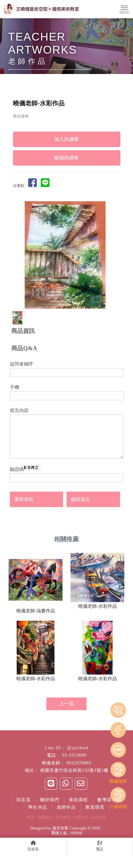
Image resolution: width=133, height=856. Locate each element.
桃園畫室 (44, 817)
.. (102, 828)
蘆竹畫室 (62, 817)
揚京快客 (60, 828)
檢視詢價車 (66, 157)
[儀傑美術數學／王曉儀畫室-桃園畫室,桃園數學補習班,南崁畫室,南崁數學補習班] (41, 9)
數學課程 (107, 799)
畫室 (30, 817)
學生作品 (37, 807)
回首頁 (23, 799)
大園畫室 (80, 817)
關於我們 (49, 799)
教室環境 (95, 807)
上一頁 (66, 703)
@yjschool (77, 747)
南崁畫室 (98, 817)
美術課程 (78, 799)
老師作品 (66, 807)
